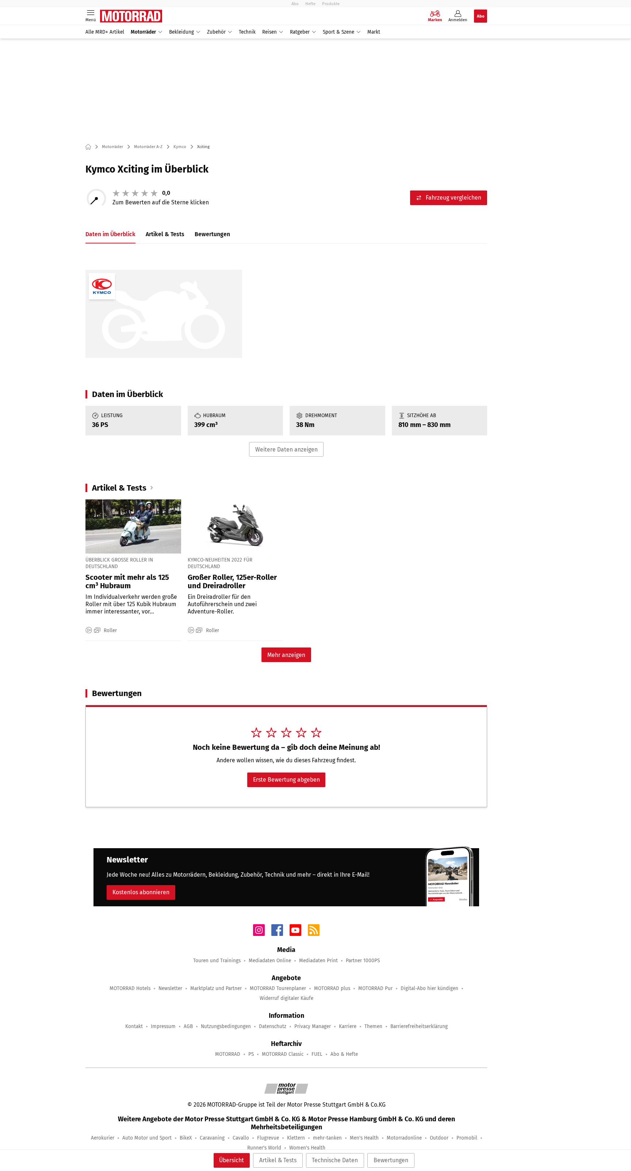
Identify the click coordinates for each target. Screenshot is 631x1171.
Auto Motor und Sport (147, 1138)
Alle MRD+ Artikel (104, 32)
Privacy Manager (312, 1026)
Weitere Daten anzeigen (286, 449)
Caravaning (212, 1138)
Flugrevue (268, 1138)
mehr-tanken (327, 1138)
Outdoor (439, 1138)
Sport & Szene (338, 32)
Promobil (466, 1138)
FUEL (316, 1054)
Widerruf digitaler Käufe (286, 998)
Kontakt (134, 1026)
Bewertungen (391, 1160)
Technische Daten (335, 1160)
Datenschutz (272, 1026)
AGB (188, 1026)
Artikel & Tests (278, 1160)
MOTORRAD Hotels (130, 988)
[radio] (116, 193)
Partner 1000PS (363, 960)
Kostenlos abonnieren (140, 892)
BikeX (186, 1138)
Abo (295, 3)
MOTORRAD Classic (282, 1054)
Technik (247, 32)
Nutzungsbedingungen (226, 1026)
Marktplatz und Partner (216, 988)
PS (251, 1054)
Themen (373, 1026)
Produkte (331, 3)
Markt (373, 32)
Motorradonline (404, 1138)
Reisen (269, 32)
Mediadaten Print (318, 960)
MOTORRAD (227, 1054)
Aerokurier (102, 1138)
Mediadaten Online (270, 960)
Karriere (347, 1026)
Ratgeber (300, 32)
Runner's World (264, 1148)
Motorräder (143, 32)
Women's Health (307, 1148)
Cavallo (241, 1138)
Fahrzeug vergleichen (453, 197)
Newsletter (170, 988)
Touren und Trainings (217, 960)
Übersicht (231, 1160)
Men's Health (364, 1138)
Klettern (296, 1138)
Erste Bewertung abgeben (286, 779)
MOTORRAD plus (332, 988)
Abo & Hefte (344, 1054)
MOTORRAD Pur (375, 988)
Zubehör (216, 32)
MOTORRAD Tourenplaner (278, 988)
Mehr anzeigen (286, 654)
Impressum (163, 1026)
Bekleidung (181, 32)
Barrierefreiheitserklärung (419, 1026)
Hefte (310, 3)
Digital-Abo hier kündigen (429, 988)
